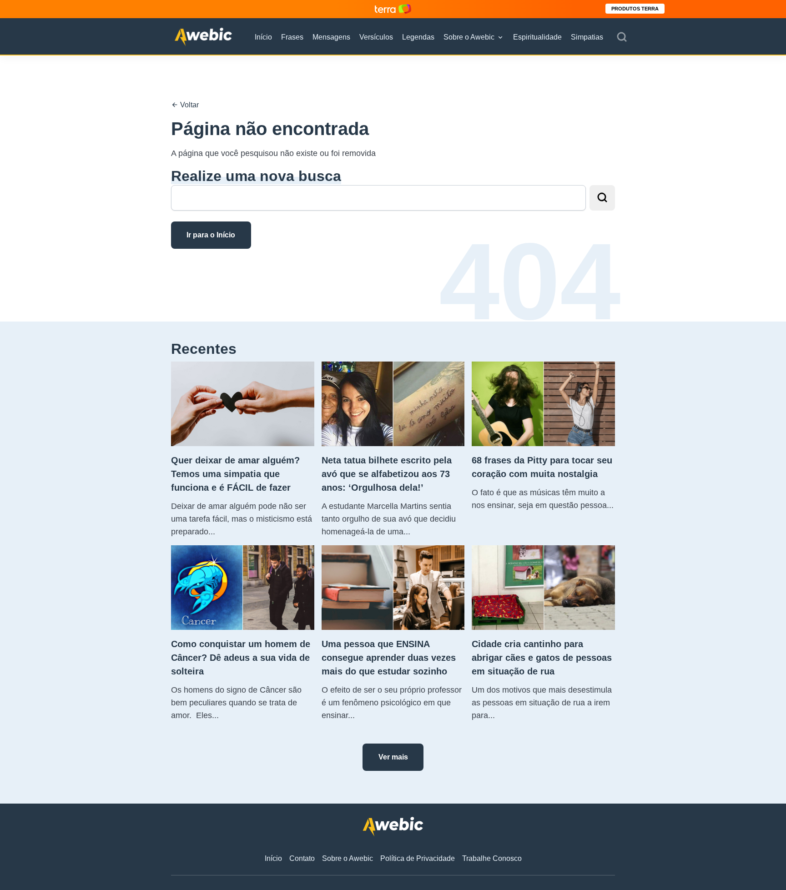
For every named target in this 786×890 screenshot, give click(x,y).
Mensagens (331, 37)
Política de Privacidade (417, 858)
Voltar (188, 105)
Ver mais (393, 757)
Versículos (376, 37)
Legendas (418, 37)
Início (263, 37)
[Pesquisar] (622, 37)
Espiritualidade (537, 37)
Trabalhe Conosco (492, 858)
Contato (302, 858)
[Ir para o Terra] (393, 9)
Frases (292, 37)
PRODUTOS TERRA (635, 8)
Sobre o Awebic (468, 37)
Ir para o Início (210, 235)
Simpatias (587, 37)
